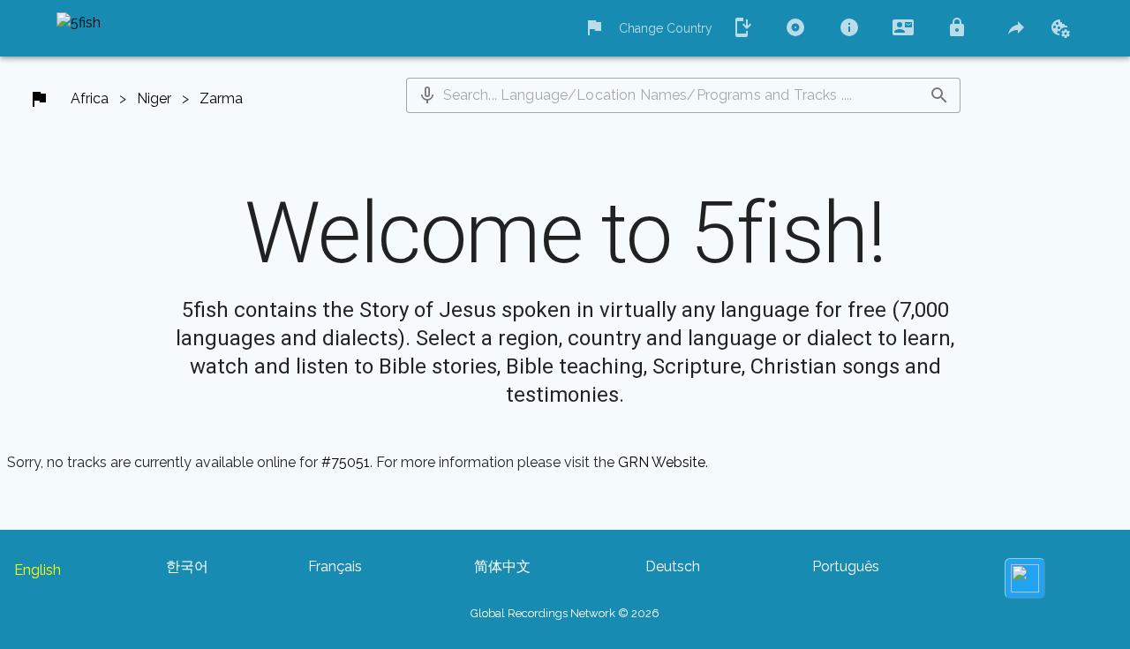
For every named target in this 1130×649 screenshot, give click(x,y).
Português (845, 566)
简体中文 (502, 566)
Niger (154, 98)
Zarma (221, 98)
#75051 (345, 462)
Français (335, 566)
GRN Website (661, 462)
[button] (427, 95)
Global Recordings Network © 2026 (565, 613)
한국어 (187, 566)
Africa (90, 98)
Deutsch (672, 566)
